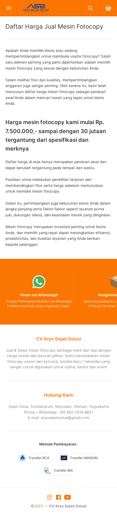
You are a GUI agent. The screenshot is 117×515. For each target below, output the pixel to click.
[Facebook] (59, 497)
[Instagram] (50, 497)
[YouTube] (67, 497)
